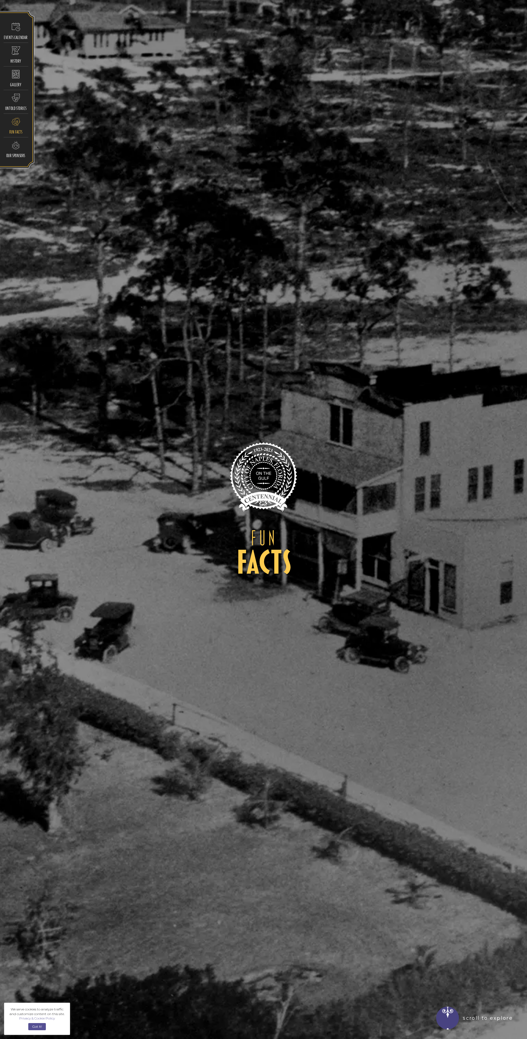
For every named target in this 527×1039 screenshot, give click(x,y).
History (15, 61)
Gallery (15, 85)
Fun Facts (15, 132)
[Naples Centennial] (263, 477)
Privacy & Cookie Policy (37, 1018)
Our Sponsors (15, 155)
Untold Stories (15, 108)
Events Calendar (16, 37)
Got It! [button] (37, 1026)
